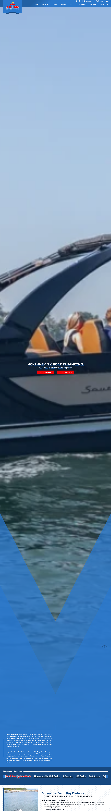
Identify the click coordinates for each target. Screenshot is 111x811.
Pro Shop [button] (82, 4)
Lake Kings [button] (92, 4)
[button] (4, 776)
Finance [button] (64, 4)
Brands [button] (55, 4)
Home (37, 4)
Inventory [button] (45, 4)
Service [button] (73, 4)
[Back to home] (12, 6)
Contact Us (104, 4)
